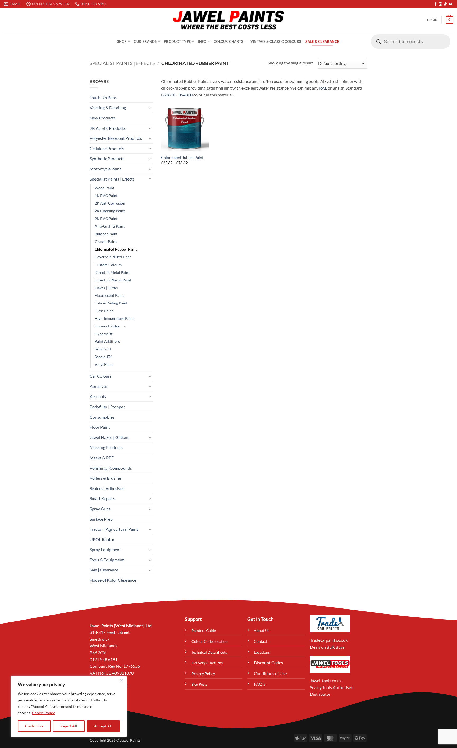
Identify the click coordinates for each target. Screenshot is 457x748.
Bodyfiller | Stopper (107, 406)
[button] (432, 20)
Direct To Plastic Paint (113, 280)
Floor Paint (100, 427)
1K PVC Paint (106, 195)
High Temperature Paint (114, 318)
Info (202, 41)
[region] (69, 706)
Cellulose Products (107, 148)
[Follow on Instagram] (440, 4)
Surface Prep (101, 518)
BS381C (168, 94)
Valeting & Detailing (108, 107)
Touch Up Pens (103, 97)
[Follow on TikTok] (445, 4)
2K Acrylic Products (108, 128)
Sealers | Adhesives (107, 488)
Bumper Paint (106, 234)
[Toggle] (150, 107)
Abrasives (99, 386)
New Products (103, 117)
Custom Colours (108, 264)
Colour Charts (228, 41)
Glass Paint (104, 310)
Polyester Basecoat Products (116, 138)
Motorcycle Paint (105, 168)
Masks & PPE (102, 457)
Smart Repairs (102, 498)
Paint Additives (107, 341)
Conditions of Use (270, 673)
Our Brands (145, 41)
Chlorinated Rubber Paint (116, 249)
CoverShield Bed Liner (113, 257)
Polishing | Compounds (111, 467)
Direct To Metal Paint (112, 272)
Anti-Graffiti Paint (110, 226)
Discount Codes (268, 662)
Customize (34, 726)
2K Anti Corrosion (110, 203)
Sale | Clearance (104, 569)
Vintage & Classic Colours (275, 41)
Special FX (103, 356)
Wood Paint (104, 188)
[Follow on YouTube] (450, 4)
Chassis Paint (106, 241)
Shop (122, 41)
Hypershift (103, 333)
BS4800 (185, 94)
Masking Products (106, 447)
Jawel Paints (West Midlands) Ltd (121, 625)
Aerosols (98, 396)
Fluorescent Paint (109, 295)
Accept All (103, 726)
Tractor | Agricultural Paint (114, 529)
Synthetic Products (107, 158)
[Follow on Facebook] (435, 4)
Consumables (102, 416)
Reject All (68, 726)
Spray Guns (100, 508)
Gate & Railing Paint (111, 303)
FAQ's (259, 683)
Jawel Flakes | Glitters (109, 437)
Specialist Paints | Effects (122, 63)
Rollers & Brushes (106, 478)
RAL (323, 87)
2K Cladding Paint (110, 211)
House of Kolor (107, 326)
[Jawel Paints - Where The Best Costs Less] (228, 20)
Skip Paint (103, 349)
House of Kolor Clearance (113, 580)
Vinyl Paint (104, 364)
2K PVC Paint (106, 218)
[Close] (121, 680)
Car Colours (101, 375)
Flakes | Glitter (106, 287)
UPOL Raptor (102, 539)
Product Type (177, 41)
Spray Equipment (105, 549)
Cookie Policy (43, 712)
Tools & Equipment (107, 559)
